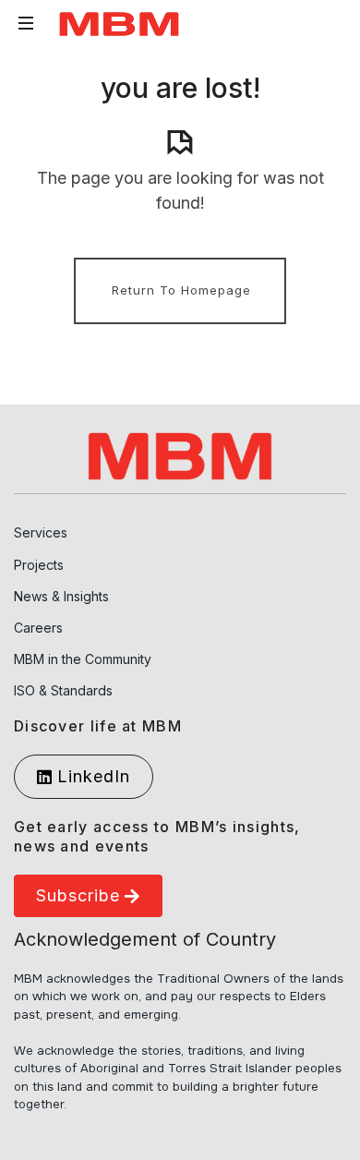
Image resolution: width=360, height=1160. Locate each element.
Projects (39, 565)
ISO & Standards (63, 690)
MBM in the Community (82, 659)
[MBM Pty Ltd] (119, 23)
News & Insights (61, 596)
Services (40, 532)
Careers (38, 627)
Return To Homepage (181, 290)
